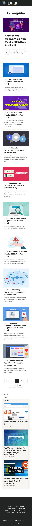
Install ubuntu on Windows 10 (16, 423)
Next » (20, 385)
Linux (7, 510)
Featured (22, 508)
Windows (10, 512)
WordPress (21, 512)
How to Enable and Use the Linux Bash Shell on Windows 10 (16, 481)
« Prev (7, 381)
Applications (19, 506)
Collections (11, 508)
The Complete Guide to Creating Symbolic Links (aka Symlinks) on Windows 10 (15, 451)
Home (10, 506)
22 (14, 385)
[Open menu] (28, 3)
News (14, 510)
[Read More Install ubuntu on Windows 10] (16, 411)
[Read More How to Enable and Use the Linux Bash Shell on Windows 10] (16, 468)
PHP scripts (23, 510)
